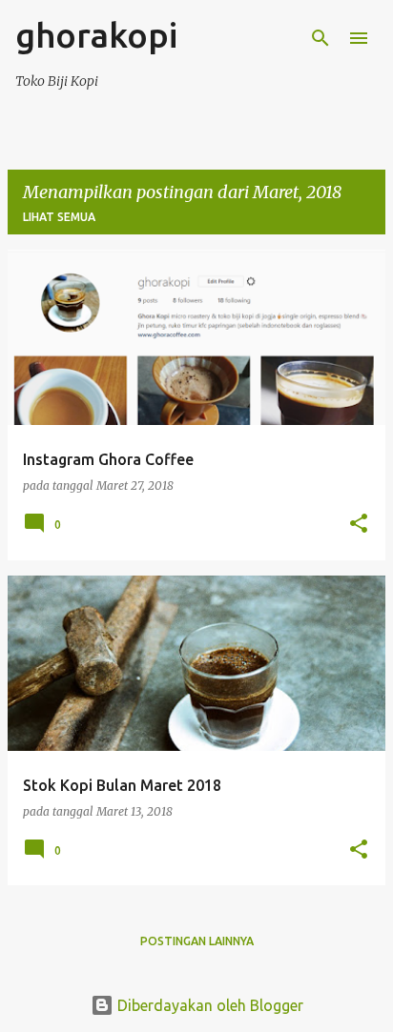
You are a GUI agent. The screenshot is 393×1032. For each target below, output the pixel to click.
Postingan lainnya (197, 941)
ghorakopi (96, 34)
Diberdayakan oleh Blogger (208, 1005)
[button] (358, 524)
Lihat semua (59, 217)
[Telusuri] (320, 38)
